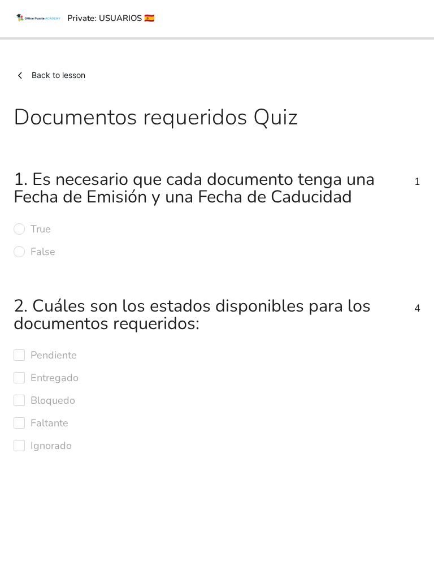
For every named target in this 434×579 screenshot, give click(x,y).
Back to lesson (58, 75)
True (41, 229)
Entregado (55, 377)
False (43, 252)
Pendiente (54, 355)
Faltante (49, 423)
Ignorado (51, 445)
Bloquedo (53, 400)
